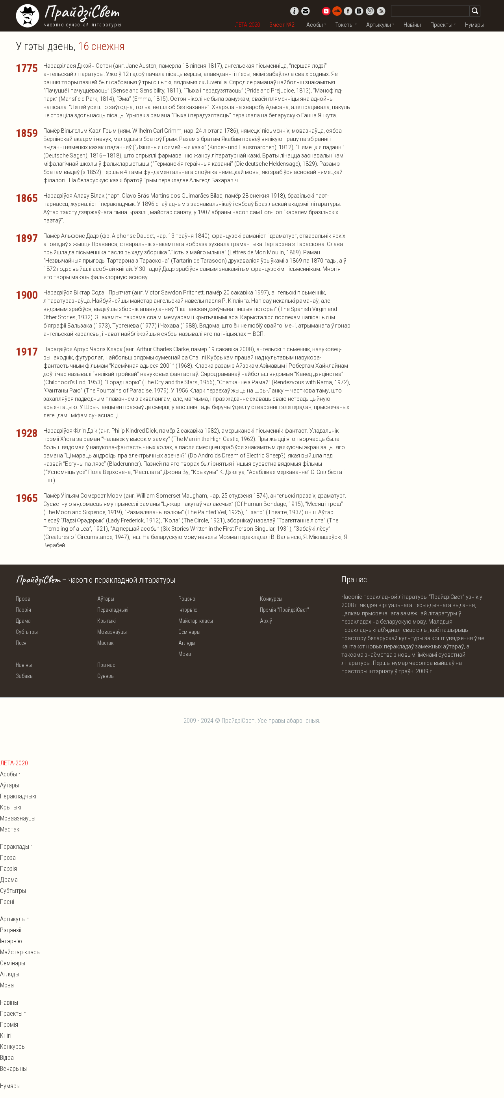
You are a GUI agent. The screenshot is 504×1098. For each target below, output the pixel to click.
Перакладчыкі (112, 610)
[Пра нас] (294, 11)
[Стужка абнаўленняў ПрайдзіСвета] (381, 11)
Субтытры (27, 632)
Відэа (7, 1057)
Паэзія (23, 610)
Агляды (186, 643)
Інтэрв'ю (188, 610)
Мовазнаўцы (112, 632)
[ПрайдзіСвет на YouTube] (326, 11)
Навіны (412, 24)
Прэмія (9, 1024)
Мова (184, 654)
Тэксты (344, 24)
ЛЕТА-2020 (247, 24)
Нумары (474, 24)
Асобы (314, 24)
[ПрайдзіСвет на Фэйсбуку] (348, 11)
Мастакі (106, 643)
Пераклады (14, 846)
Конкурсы (271, 599)
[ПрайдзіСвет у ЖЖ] (370, 11)
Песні (22, 643)
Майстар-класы (195, 621)
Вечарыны (13, 1068)
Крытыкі (106, 621)
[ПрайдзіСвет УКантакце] (359, 11)
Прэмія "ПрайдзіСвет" (284, 610)
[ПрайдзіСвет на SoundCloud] (337, 11)
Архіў (266, 621)
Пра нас (106, 665)
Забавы (24, 676)
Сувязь (105, 676)
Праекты (441, 24)
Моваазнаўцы (17, 818)
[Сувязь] (305, 11)
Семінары (189, 632)
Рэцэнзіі (188, 599)
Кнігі (5, 1035)
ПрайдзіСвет (81, 11)
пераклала (246, 115)
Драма (23, 621)
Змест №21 (283, 24)
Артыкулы (378, 24)
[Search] (474, 11)
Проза (23, 599)
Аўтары (105, 599)
